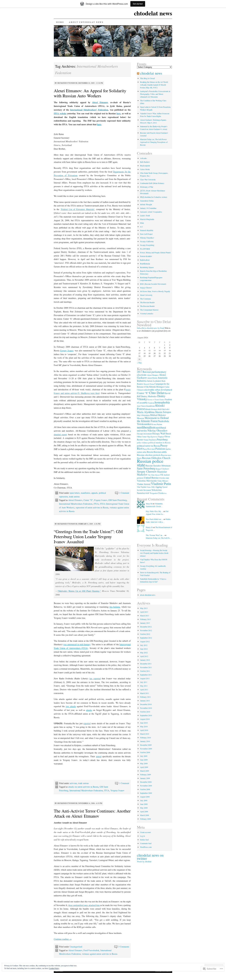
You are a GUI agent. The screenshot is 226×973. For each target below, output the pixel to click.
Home (60, 22)
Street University (146, 295)
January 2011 (145, 700)
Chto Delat (156, 392)
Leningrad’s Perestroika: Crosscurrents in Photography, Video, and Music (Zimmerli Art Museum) (155, 94)
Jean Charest (141, 406)
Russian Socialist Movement (158, 465)
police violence (142, 442)
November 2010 (146, 708)
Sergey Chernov (146, 287)
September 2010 (146, 715)
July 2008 (143, 800)
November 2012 (146, 630)
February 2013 (145, 619)
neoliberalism (146, 427)
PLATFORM (145, 249)
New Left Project (146, 234)
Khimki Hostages (151, 409)
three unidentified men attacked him (83, 905)
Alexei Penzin (152, 378)
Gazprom (151, 403)
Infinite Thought (146, 204)
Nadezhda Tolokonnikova (153, 422)
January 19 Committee (148, 208)
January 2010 (145, 741)
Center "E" (88, 500)
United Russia (151, 477)
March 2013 (144, 615)
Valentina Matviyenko (147, 480)
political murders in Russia (159, 442)
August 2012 (145, 641)
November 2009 (146, 748)
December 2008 (146, 782)
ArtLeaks (143, 158)
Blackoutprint (145, 165)
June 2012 (144, 649)
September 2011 (146, 674)
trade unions (74, 496)
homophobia (162, 402)
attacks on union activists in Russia (83, 786)
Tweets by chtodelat (144, 861)
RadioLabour (145, 260)
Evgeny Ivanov (67, 350)
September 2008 (146, 793)
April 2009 (144, 767)
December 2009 (146, 745)
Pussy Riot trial (149, 449)
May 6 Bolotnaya (143, 415)
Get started (138, 4)
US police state (164, 478)
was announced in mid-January (76, 644)
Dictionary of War (146, 187)
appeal (98, 756)
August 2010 (145, 719)
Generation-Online (147, 200)
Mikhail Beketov (158, 414)
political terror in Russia (148, 445)
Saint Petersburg (146, 468)
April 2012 (144, 656)
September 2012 (146, 637)
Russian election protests (149, 454)
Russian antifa (160, 451)
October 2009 (145, 752)
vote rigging (156, 486)
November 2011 (146, 667)
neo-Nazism (158, 424)
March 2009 (144, 771)
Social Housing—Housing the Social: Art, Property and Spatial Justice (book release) (154, 553)
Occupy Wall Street (161, 433)
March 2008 (144, 815)
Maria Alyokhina (146, 412)
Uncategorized (76, 946)
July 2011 (143, 682)
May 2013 (144, 608)
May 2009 (144, 763)
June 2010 (144, 722)
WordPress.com (146, 847)
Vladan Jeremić (144, 484)
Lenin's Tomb (145, 215)
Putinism (160, 448)
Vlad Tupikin (141, 487)
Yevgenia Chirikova (158, 493)
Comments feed (145, 843)
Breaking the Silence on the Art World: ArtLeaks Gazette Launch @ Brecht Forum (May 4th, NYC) (154, 85)
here (119, 113)
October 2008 (145, 789)
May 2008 (144, 807)
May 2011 (144, 686)
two (67, 706)
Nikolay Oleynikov (147, 237)
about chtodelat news (86, 22)
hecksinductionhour (67, 83)
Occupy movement (144, 433)
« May (139, 362)
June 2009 (144, 759)
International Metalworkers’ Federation (89, 109)
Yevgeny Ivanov (117, 790)
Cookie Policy (54, 968)
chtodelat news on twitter (150, 857)
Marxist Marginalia (147, 219)
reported (87, 723)
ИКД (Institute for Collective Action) (153, 197)
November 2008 (146, 785)
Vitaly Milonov (162, 481)
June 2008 (144, 804)
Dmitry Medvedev (149, 396)
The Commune (145, 298)
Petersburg (162, 439)
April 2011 (144, 689)
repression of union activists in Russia (92, 507)
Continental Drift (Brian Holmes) (152, 183)
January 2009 (145, 778)
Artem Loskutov (154, 380)
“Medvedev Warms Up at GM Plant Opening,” (79, 590)
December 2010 (146, 704)
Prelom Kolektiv (146, 256)
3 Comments (123, 946)
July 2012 (143, 645)
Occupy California (146, 241)
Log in (142, 836)
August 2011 (145, 678)
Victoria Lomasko (146, 313)
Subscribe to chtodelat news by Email (150, 328)
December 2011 (146, 663)
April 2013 (144, 612)
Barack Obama (149, 384)
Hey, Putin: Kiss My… (154, 511)
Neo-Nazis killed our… (154, 519)
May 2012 (144, 652)
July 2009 (143, 756)
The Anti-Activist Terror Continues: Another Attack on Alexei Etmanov (92, 813)
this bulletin (114, 606)
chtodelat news (153, 13)
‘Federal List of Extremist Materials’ (77, 209)
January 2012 (145, 660)
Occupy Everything (147, 245)
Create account (145, 832)
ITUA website (60, 113)
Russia (150, 451)
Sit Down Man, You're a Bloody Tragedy (155, 291)
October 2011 (145, 671)
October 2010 (145, 711)
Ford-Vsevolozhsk (91, 950)
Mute (142, 223)
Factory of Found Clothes (155, 399)
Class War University (148, 179)
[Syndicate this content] (138, 73)
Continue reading (62, 939)
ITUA (96, 503)
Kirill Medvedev (164, 409)
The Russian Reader (147, 302)
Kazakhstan (150, 406)
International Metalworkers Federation (75, 503)
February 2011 (145, 697)
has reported (95, 678)
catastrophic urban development (157, 389)
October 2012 (145, 634)
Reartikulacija (145, 263)
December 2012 (146, 626)
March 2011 (144, 693)
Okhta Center (142, 436)
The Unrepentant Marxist (149, 310)
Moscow (140, 418)
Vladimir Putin (161, 483)
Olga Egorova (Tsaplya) (155, 436)
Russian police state (150, 463)
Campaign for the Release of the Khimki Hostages (153, 385)
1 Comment (124, 492)
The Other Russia (154, 475)
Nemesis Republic (146, 230)
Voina (149, 487)
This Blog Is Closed (147, 78)
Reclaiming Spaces (147, 267)
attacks (72, 706)
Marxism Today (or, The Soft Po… (159, 538)
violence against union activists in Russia (99, 953)
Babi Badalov (145, 162)
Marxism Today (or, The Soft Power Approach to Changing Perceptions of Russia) (154, 142)
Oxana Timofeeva (150, 440)
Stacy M (149, 503)
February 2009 (145, 774)
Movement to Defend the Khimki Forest (153, 419)
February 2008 (145, 819)
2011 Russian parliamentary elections (151, 373)
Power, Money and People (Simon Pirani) (155, 252)
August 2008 (145, 796)
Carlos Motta (145, 169)
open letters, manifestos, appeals (84, 492)
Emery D (149, 527)
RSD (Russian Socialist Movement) (153, 284)
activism (73, 783)
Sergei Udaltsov (162, 468)
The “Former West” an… (155, 535)
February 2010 (145, 737)
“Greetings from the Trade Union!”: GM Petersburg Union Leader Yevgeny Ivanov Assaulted (88, 536)
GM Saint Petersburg (117, 500)
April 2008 (144, 811)
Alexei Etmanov (100, 102)
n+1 (141, 226)
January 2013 (145, 623)
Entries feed (144, 839)
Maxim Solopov (163, 412)
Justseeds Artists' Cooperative (151, 212)
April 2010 (144, 730)
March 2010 (144, 734)
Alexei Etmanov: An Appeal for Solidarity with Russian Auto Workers (90, 93)
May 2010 (144, 726)
